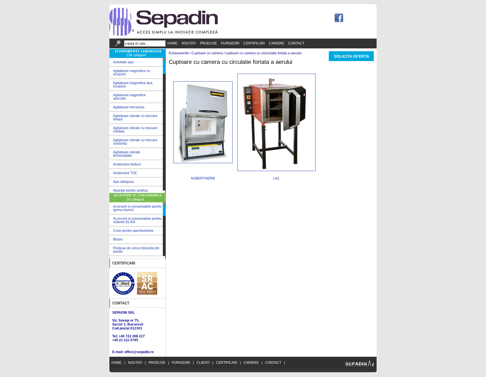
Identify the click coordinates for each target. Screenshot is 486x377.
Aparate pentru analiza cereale (128, 192)
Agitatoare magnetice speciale (127, 96)
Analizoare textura (125, 164)
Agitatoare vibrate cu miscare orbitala (133, 129)
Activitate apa (121, 62)
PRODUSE (208, 43)
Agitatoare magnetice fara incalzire (130, 84)
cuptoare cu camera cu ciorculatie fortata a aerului (263, 53)
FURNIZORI (230, 43)
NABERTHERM (203, 178)
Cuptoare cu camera (207, 53)
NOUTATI (189, 43)
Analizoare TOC (123, 173)
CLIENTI (203, 363)
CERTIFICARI (254, 43)
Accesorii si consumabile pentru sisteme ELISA (137, 220)
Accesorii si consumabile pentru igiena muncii (137, 208)
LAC (276, 178)
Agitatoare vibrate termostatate (124, 154)
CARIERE (276, 43)
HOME (172, 43)
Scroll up (164, 59)
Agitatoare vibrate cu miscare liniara (133, 117)
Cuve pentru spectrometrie (133, 231)
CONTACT (296, 43)
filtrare (118, 239)
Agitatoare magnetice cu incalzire (129, 72)
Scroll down (164, 191)
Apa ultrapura (121, 182)
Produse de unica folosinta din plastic (136, 249)
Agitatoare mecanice (127, 107)
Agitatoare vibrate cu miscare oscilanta (133, 141)
